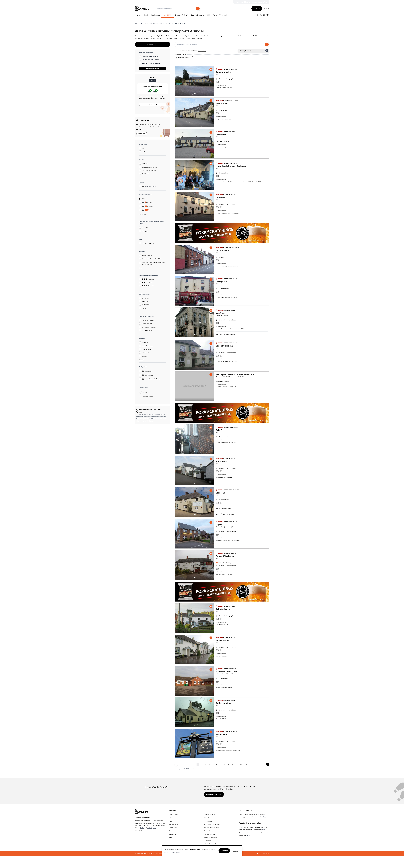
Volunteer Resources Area (259, 2)
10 (232, 764)
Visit (170, 821)
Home (137, 23)
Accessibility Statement (212, 824)
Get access (142, 133)
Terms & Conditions (210, 837)
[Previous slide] (178, 81)
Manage (235, 851)
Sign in (266, 8)
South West (153, 23)
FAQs (142, 828)
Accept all (224, 851)
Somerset (162, 23)
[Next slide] (210, 81)
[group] (194, 81)
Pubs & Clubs (173, 824)
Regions (144, 23)
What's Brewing (209, 844)
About (171, 817)
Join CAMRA (173, 814)
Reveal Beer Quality (224, 562)
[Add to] (210, 69)
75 (246, 764)
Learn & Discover (245, 2)
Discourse (207, 840)
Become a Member (152, 68)
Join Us (257, 8)
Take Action (173, 827)
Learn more (175, 852)
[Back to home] (142, 8)
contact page (151, 828)
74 (241, 764)
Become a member (213, 794)
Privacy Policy (208, 821)
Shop (237, 2)
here (264, 817)
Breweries (172, 834)
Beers (171, 837)
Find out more (152, 104)
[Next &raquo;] (267, 764)
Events (171, 831)
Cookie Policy (208, 831)
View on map (154, 44)
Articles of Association (211, 827)
